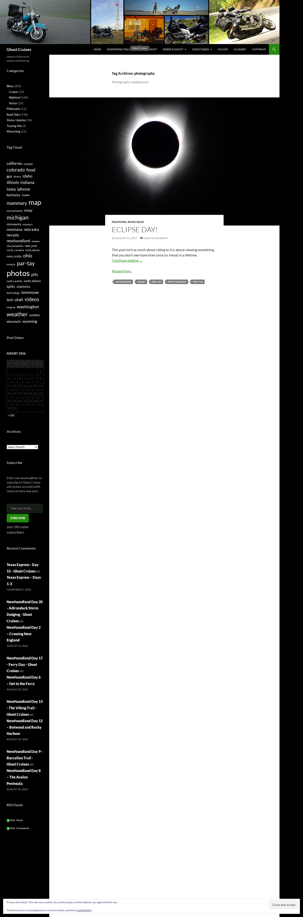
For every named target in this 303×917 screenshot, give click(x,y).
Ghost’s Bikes (200, 49)
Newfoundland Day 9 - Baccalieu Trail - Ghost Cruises (25, 757)
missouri (28, 224)
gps (9, 176)
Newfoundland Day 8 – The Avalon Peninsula (24, 777)
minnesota (14, 224)
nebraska (31, 229)
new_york (31, 246)
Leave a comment (156, 238)
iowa (11, 188)
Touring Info (14, 126)
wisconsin (14, 321)
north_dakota (33, 250)
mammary (17, 203)
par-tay (156, 281)
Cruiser (13, 92)
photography (177, 281)
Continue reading (127, 260)
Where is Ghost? (173, 49)
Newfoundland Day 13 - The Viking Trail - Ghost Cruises (25, 707)
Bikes (10, 86)
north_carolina (15, 250)
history (17, 176)
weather (17, 314)
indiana (27, 182)
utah (18, 299)
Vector (13, 103)
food (30, 169)
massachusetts (15, 210)
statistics (23, 286)
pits (34, 274)
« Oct (11, 415)
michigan (18, 217)
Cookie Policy (84, 910)
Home (97, 49)
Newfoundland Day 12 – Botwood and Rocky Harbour (25, 727)
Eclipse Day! (135, 229)
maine (26, 195)
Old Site (223, 49)
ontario (11, 264)
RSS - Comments (19, 828)
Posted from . (122, 271)
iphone (23, 188)
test (10, 299)
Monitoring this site (120, 49)
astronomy (123, 281)
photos (198, 281)
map (35, 202)
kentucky (13, 195)
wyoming (29, 321)
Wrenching (13, 131)
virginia (11, 307)
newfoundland (18, 240)
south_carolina (14, 281)
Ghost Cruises (19, 49)
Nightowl (119, 222)
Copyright (259, 49)
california (14, 163)
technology (13, 292)
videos (32, 299)
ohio (27, 255)
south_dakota (32, 281)
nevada (13, 235)
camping (28, 163)
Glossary (240, 49)
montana (14, 229)
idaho (142, 281)
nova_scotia (14, 256)
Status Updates (16, 120)
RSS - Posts (16, 820)
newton (36, 241)
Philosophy (13, 109)
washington (28, 306)
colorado (16, 169)
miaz (28, 210)
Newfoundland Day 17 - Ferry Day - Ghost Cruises (25, 664)
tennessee (30, 292)
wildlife (34, 315)
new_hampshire (15, 245)
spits (11, 286)
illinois (13, 182)
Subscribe (17, 518)
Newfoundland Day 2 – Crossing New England (24, 633)
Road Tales (136, 222)
